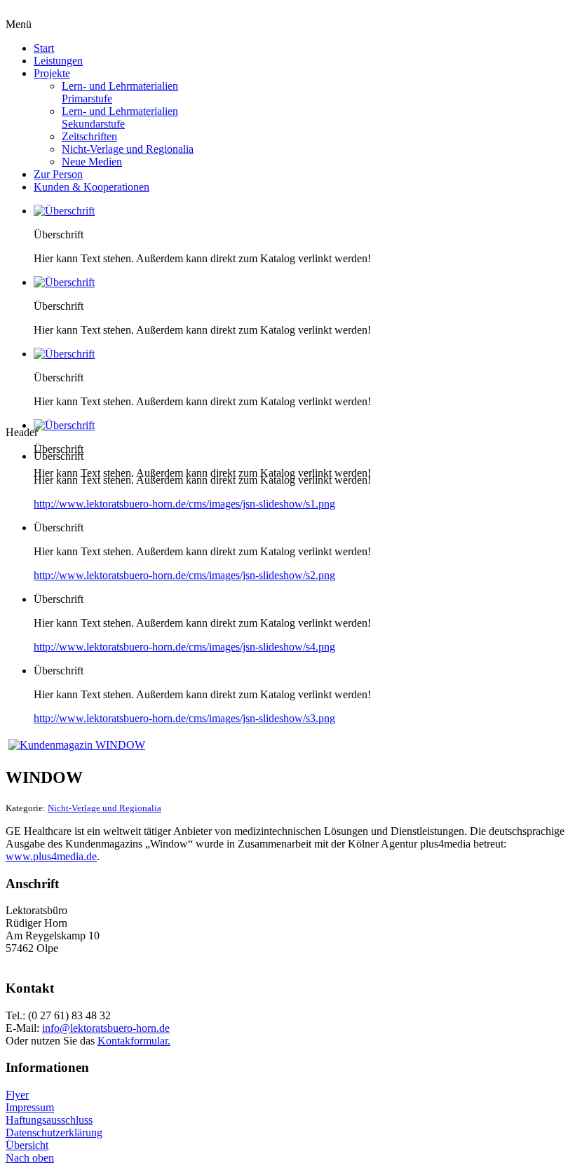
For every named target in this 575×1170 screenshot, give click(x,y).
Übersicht (27, 1145)
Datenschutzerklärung (54, 1132)
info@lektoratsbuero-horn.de (106, 1028)
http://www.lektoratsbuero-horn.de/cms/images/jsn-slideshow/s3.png (184, 718)
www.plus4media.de (51, 856)
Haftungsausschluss (49, 1120)
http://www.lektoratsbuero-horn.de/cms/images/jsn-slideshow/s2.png (184, 575)
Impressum (30, 1107)
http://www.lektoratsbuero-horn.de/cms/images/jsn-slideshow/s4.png (184, 647)
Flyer (17, 1095)
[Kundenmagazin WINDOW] (77, 745)
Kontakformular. (133, 1041)
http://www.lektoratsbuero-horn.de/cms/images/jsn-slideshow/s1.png (184, 504)
